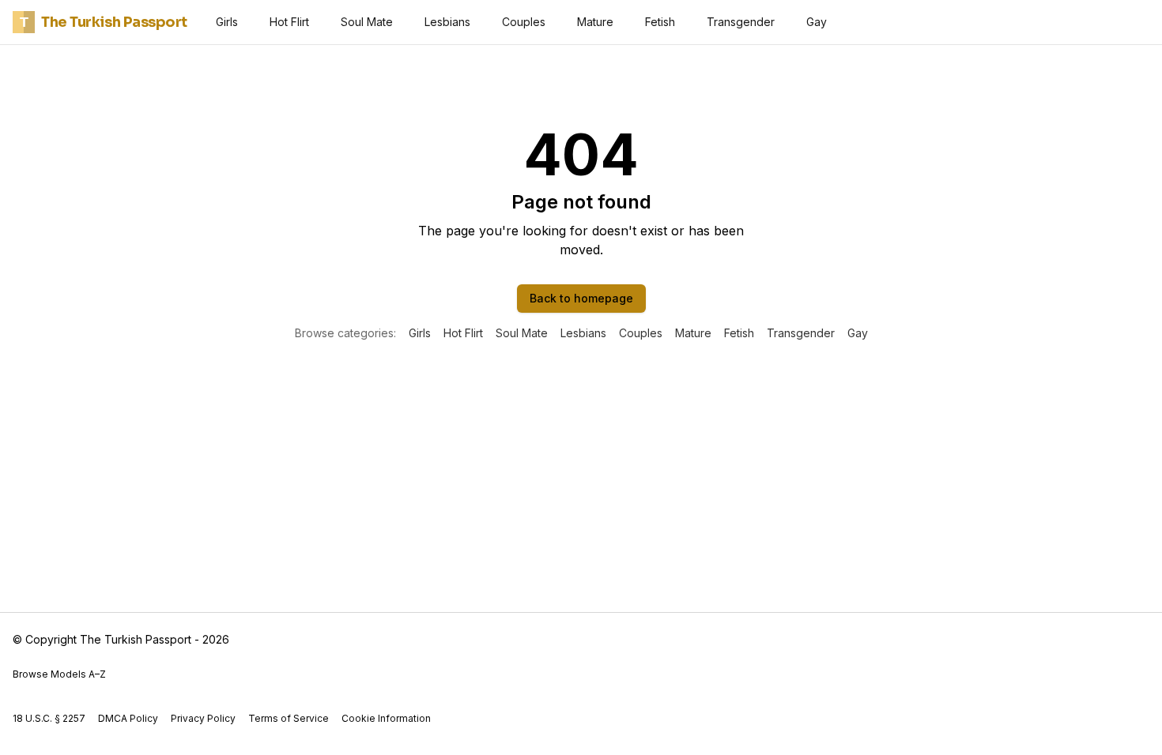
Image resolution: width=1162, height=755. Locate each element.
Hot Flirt (289, 21)
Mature (595, 21)
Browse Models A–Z (59, 674)
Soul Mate (367, 21)
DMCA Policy (128, 718)
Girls (227, 21)
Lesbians (447, 21)
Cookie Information (386, 718)
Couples (523, 21)
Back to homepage (581, 298)
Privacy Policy (203, 718)
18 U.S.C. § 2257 (49, 718)
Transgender (741, 21)
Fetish (660, 21)
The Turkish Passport (103, 22)
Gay (816, 21)
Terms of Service (288, 718)
